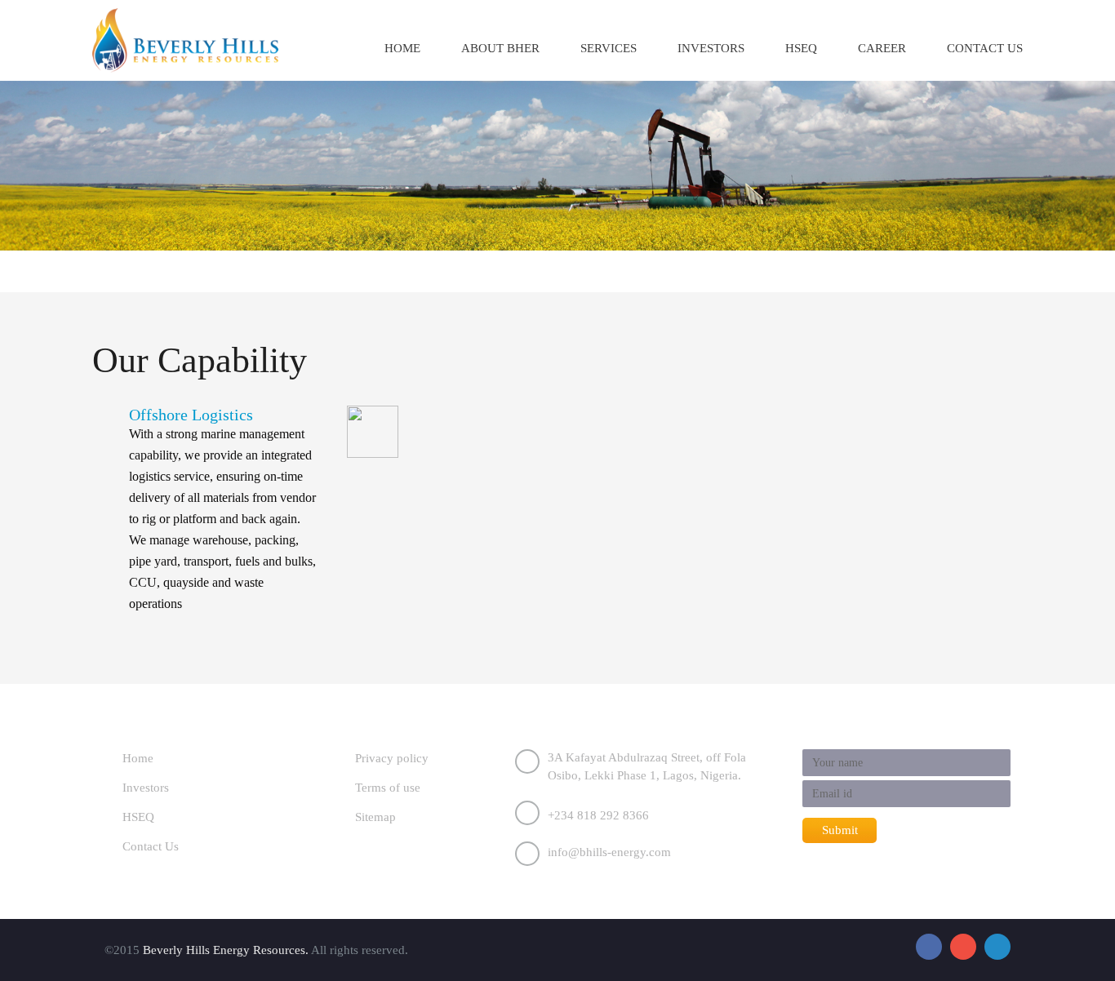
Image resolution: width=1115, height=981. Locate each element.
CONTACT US (985, 48)
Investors (710, 48)
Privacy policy (392, 758)
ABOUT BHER (500, 48)
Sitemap (375, 816)
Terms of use (387, 787)
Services (608, 48)
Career (882, 48)
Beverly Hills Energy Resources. (226, 950)
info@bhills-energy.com (609, 852)
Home (402, 48)
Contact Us (150, 846)
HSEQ (801, 48)
